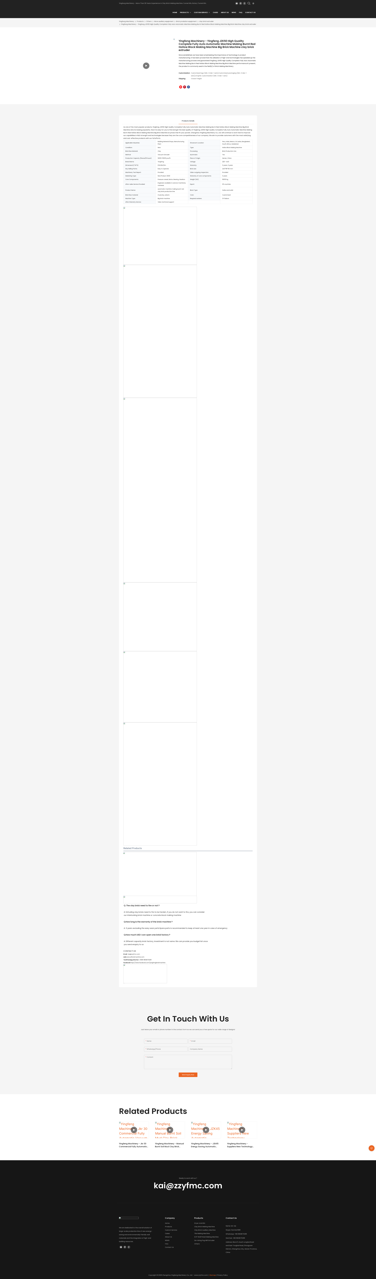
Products (140, 21)
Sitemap (212, 1275)
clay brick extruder (206, 21)
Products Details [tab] (188, 121)
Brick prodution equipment (186, 21)
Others (149, 21)
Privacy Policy (222, 1275)
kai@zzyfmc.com (188, 1185)
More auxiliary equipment (164, 21)
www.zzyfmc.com (201, 1275)
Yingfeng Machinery (126, 21)
